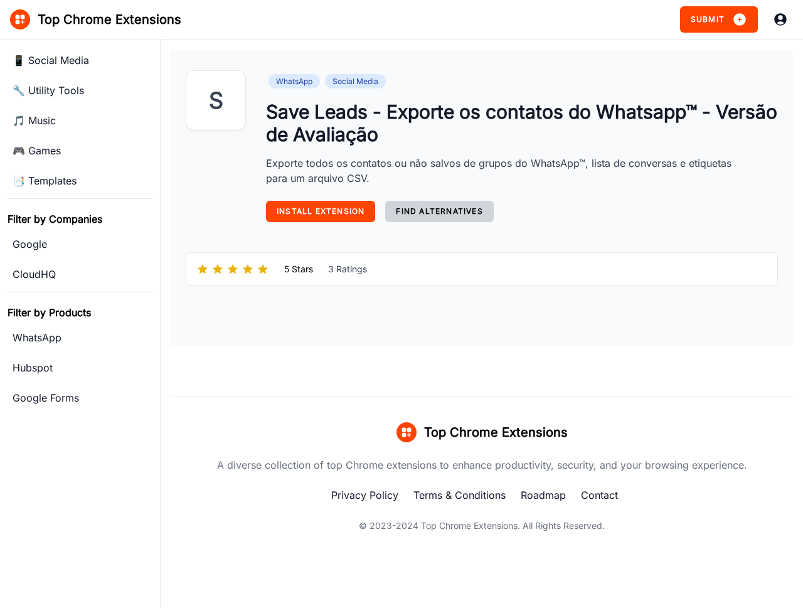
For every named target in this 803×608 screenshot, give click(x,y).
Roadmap (543, 495)
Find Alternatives (439, 211)
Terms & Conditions (459, 495)
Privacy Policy (364, 495)
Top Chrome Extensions (469, 525)
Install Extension (320, 211)
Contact (599, 495)
